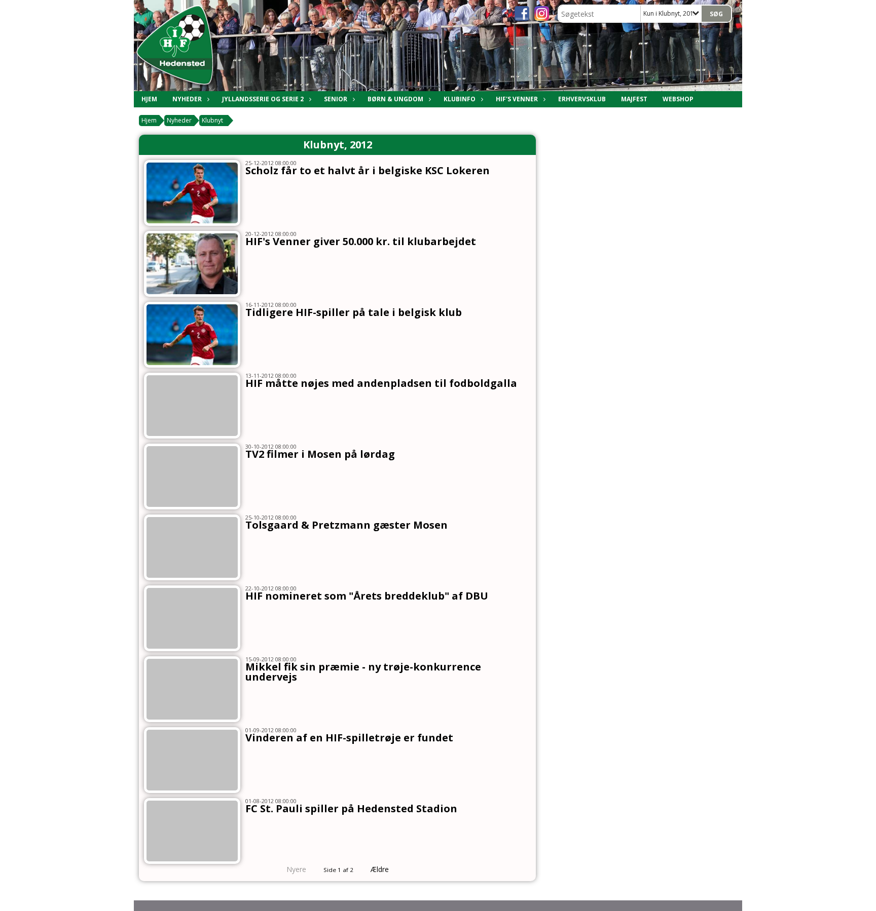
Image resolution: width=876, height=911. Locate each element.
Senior (335, 99)
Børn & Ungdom (395, 99)
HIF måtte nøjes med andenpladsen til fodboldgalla (381, 383)
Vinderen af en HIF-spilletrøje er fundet (349, 737)
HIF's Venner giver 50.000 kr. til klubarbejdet (360, 241)
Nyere (296, 869)
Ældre (381, 869)
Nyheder (187, 99)
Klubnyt (212, 120)
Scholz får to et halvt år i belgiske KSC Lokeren (367, 170)
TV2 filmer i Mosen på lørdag (320, 454)
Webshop (678, 99)
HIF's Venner (517, 99)
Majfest (634, 99)
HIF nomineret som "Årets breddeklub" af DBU (366, 596)
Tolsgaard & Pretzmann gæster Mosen (346, 525)
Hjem (149, 99)
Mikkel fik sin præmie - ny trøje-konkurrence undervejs (363, 672)
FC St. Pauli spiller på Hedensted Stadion (351, 808)
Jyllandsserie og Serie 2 (263, 99)
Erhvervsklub (582, 99)
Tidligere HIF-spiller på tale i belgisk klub (353, 312)
